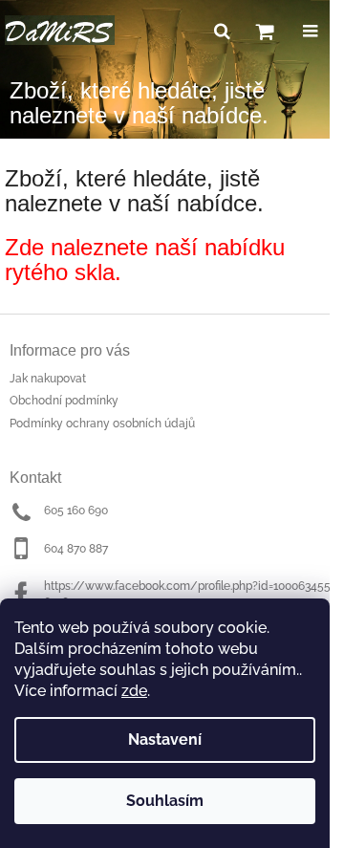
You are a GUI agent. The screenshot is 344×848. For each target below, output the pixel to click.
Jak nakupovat (48, 378)
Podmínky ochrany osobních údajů (102, 423)
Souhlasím (165, 801)
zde (134, 691)
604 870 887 (76, 548)
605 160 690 (76, 510)
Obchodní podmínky (64, 400)
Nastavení (165, 739)
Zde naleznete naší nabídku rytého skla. (145, 259)
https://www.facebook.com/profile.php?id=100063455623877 (187, 594)
